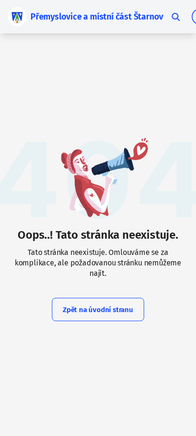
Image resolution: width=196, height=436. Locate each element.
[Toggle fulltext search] (175, 16)
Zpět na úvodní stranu (98, 309)
